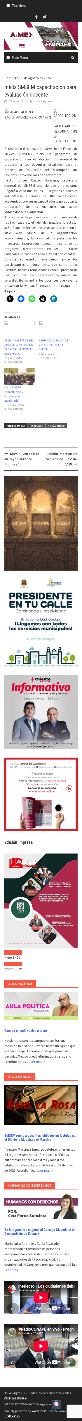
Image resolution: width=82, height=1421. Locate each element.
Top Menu (19, 5)
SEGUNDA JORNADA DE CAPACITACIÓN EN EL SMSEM (53, 344)
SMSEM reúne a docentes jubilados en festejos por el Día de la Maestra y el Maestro (40, 1138)
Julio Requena (43, 101)
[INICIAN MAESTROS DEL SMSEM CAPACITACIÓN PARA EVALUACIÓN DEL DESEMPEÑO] (19, 329)
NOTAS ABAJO (56, 426)
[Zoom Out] (8, 964)
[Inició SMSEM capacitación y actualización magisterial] (19, 376)
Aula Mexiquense (15, 1397)
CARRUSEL (36, 426)
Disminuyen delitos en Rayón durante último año (21, 458)
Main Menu (20, 57)
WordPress (39, 1411)
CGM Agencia (42, 1404)
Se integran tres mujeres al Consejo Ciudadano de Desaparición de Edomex (39, 1232)
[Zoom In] (17, 964)
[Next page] (17, 952)
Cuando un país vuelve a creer (25, 1031)
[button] (28, 114)
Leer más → (37, 1061)
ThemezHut (11, 1415)
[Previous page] (8, 952)
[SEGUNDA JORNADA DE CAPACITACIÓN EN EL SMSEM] (54, 329)
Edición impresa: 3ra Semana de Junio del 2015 (62, 458)
